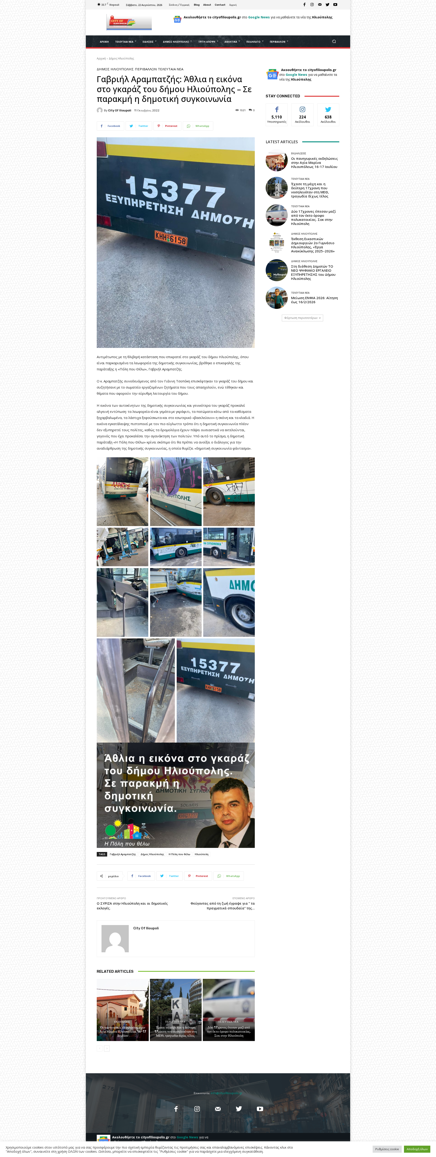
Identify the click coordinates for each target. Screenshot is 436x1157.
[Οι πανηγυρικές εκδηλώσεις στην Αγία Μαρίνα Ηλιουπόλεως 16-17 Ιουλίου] (123, 1010)
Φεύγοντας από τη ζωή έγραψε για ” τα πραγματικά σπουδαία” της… (223, 905)
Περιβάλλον (146, 69)
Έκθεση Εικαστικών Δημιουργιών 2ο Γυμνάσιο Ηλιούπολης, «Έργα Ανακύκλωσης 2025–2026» (313, 244)
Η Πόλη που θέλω (179, 854)
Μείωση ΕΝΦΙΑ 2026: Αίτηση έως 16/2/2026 (314, 299)
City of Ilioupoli (119, 110)
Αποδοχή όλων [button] (417, 1149)
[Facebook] (304, 5)
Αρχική (101, 58)
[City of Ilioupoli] (100, 110)
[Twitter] (328, 5)
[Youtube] (335, 5)
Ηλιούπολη (201, 854)
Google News (259, 17)
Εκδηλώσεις (122, 1022)
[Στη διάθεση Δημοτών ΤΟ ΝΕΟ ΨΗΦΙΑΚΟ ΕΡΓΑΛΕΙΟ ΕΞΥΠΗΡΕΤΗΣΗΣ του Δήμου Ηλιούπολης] (277, 270)
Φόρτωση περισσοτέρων (300, 318)
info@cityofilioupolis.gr (226, 1093)
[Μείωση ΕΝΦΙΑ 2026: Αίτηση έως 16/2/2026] (277, 298)
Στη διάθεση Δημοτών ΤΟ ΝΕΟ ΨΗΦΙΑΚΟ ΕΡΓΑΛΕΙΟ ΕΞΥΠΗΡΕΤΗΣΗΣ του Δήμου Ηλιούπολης (313, 272)
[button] (334, 41)
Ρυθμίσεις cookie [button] (387, 1149)
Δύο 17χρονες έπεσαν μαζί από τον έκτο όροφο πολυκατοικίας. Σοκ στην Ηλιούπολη (229, 1031)
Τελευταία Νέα (170, 69)
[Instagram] (312, 5)
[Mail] (320, 5)
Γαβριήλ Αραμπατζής (123, 854)
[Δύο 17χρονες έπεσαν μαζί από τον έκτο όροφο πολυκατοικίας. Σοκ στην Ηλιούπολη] (229, 1010)
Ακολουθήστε (302, 107)
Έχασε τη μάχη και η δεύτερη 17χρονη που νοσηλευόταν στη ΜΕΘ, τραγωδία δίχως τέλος (175, 1031)
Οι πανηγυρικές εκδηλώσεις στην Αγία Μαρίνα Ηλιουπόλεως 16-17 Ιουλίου (122, 1031)
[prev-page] (99, 1048)
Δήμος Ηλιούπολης (121, 58)
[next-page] (107, 1048)
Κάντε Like (277, 107)
